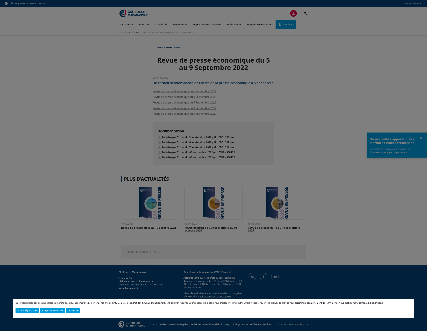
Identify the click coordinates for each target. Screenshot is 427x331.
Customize (73, 310)
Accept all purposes (27, 310)
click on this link (375, 302)
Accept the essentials (52, 310)
